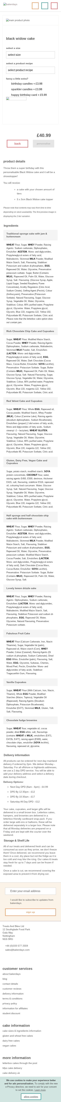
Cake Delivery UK (12, 1073)
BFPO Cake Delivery (12, 1068)
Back (17, 143)
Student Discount (11, 1013)
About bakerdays (12, 974)
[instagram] (22, 960)
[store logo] (16, 6)
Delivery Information (13, 993)
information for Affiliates (15, 1008)
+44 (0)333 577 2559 (16, 945)
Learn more (40, 1090)
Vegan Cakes (9, 1045)
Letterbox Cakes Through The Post (20, 1063)
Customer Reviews (12, 988)
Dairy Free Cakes (11, 1040)
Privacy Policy (10, 1003)
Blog (5, 978)
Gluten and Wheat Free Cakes (18, 1035)
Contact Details (10, 983)
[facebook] (4, 960)
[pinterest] (16, 960)
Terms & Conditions (12, 998)
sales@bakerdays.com (17, 949)
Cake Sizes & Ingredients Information (22, 1030)
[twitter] (10, 960)
